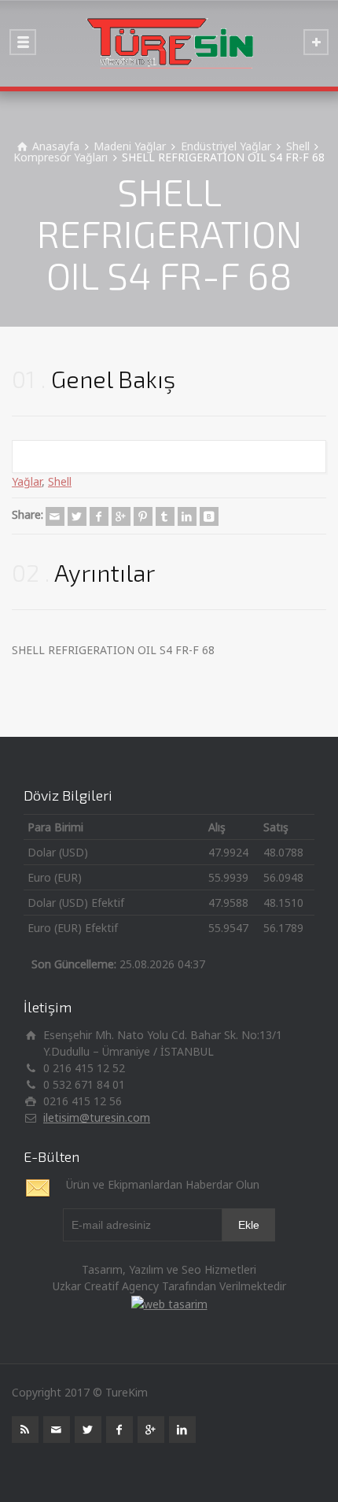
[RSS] (25, 1429)
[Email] (55, 516)
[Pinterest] (143, 516)
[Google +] (121, 516)
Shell (60, 481)
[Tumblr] (165, 516)
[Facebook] (99, 516)
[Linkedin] (187, 516)
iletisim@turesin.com (96, 1117)
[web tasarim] (169, 1302)
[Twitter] (77, 516)
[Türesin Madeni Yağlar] (169, 43)
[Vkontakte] (209, 516)
